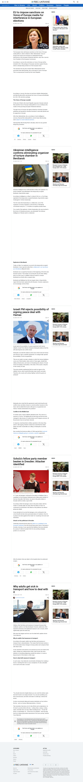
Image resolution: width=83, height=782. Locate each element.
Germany (16, 575)
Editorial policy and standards (33, 768)
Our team (15, 773)
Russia (34, 139)
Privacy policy (30, 769)
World (34, 5)
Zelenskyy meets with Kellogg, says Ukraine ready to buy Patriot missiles (60, 48)
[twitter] (50, 765)
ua (2, 2)
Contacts (29, 773)
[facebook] (45, 765)
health (15, 739)
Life (28, 5)
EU (14, 139)
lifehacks (20, 739)
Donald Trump (45, 8)
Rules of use (15, 769)
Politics (41, 5)
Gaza (25, 448)
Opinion (58, 5)
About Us (15, 768)
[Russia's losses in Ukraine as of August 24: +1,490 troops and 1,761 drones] (61, 158)
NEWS (53, 12)
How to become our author (33, 771)
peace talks (38, 8)
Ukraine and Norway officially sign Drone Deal (60, 184)
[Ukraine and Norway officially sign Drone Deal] (61, 177)
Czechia (29, 139)
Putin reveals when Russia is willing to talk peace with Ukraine (60, 29)
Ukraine (24, 139)
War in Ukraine (19, 5)
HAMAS (20, 448)
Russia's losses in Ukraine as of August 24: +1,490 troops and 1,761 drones (60, 166)
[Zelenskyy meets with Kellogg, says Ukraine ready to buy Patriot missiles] (61, 40)
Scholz (24, 575)
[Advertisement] (30, 82)
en (5, 2)
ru (7, 2)
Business (50, 5)
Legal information (16, 771)
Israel (15, 448)
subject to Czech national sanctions (25, 119)
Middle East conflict (30, 8)
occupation (29, 298)
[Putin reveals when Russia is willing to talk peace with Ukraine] (61, 21)
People (66, 5)
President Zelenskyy (53, 8)
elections (19, 139)
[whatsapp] (55, 765)
